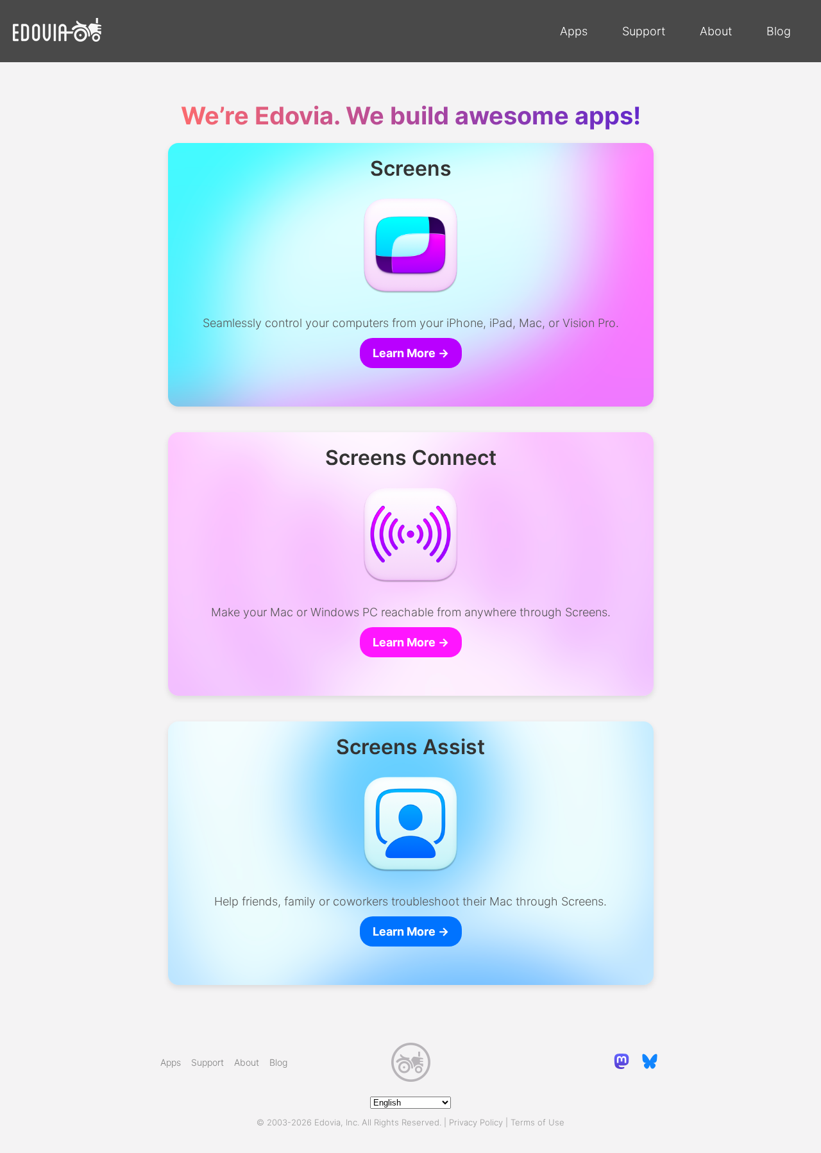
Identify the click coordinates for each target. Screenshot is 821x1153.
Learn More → (411, 353)
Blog (778, 31)
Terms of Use (537, 1122)
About (716, 31)
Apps (574, 31)
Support (643, 31)
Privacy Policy (476, 1122)
